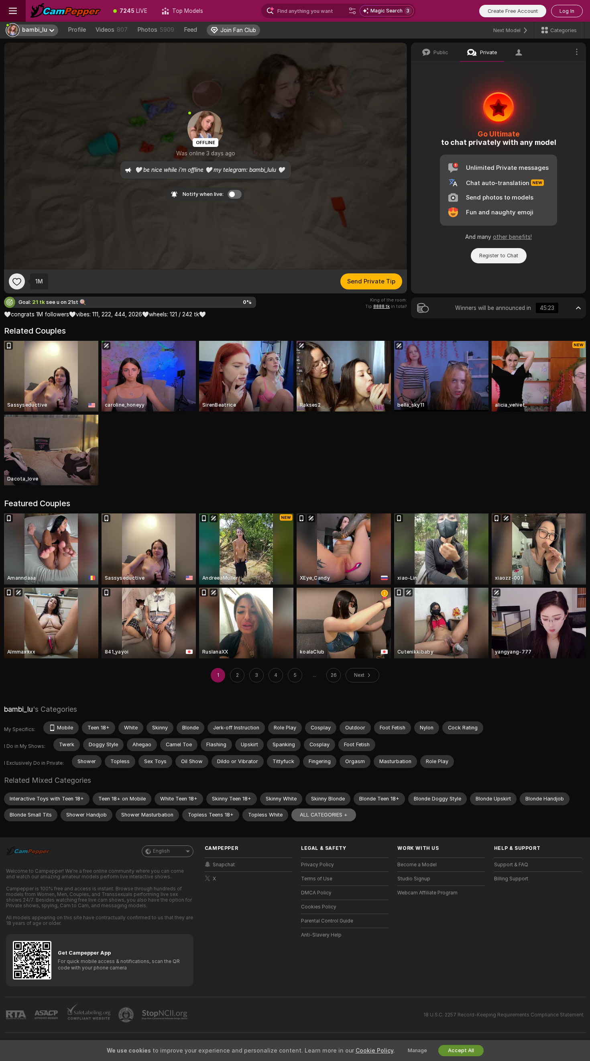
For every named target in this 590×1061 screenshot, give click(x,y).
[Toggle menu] (13, 11)
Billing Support (511, 879)
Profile (77, 29)
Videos (112, 29)
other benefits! (512, 237)
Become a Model (417, 865)
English (161, 851)
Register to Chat (498, 256)
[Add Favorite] (17, 281)
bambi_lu (18, 709)
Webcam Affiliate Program (427, 893)
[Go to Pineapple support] (126, 1014)
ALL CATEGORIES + (324, 815)
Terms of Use (316, 879)
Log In (566, 11)
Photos (155, 29)
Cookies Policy (318, 907)
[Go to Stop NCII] (165, 1015)
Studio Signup (413, 879)
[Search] (352, 10)
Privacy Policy (317, 865)
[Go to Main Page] (66, 11)
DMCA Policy (316, 893)
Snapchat (224, 865)
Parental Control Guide (327, 921)
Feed (190, 29)
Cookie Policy (374, 1050)
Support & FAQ (511, 865)
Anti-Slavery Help (321, 935)
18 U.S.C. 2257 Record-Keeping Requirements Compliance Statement (503, 1015)
